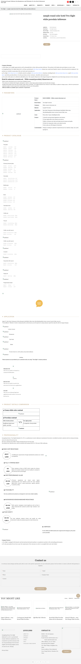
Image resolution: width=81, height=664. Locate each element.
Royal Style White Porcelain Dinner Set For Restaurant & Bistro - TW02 (56, 618)
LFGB (41, 443)
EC (34, 443)
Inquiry (46, 44)
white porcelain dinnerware (61, 73)
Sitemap (11, 646)
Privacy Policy (5, 650)
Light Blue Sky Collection (39, 617)
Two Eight (3, 9)
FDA (36, 443)
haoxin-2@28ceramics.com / (51, 637)
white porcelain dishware (37, 73)
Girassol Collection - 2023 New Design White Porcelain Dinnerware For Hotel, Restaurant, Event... (72, 618)
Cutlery (66, 598)
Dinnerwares (76, 598)
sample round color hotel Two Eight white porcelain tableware (21, 9)
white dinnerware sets (13, 73)
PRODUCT (71, 598)
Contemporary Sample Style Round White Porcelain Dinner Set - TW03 (24, 618)
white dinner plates (37, 69)
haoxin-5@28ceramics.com (49, 639)
